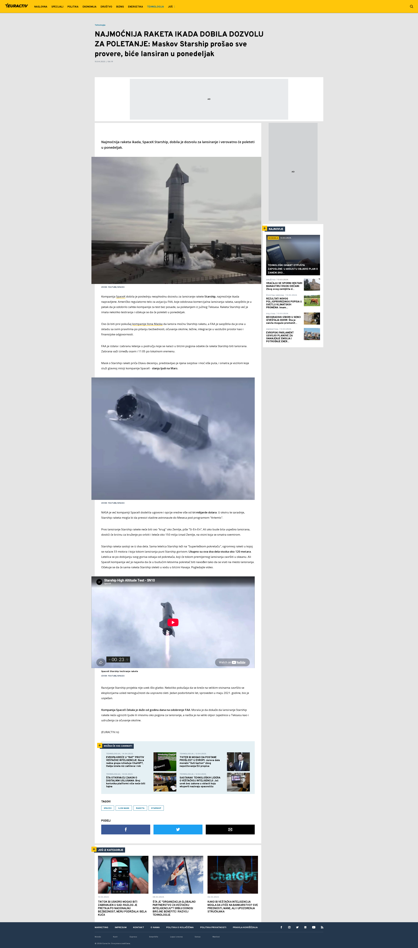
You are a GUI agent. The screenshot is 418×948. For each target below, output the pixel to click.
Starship (156, 808)
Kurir (115, 937)
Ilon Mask (123, 808)
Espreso (133, 937)
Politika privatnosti (213, 927)
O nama (155, 927)
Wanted (215, 937)
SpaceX (120, 296)
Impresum (121, 927)
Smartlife (153, 937)
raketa (140, 808)
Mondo (98, 937)
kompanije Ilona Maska (147, 324)
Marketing (101, 927)
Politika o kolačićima (180, 927)
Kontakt (138, 927)
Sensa (197, 937)
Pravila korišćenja (245, 927)
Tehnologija (100, 25)
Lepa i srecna (176, 937)
